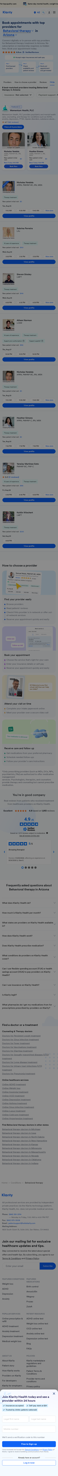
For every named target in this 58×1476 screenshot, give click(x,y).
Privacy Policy (47, 1450)
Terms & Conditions (32, 1450)
